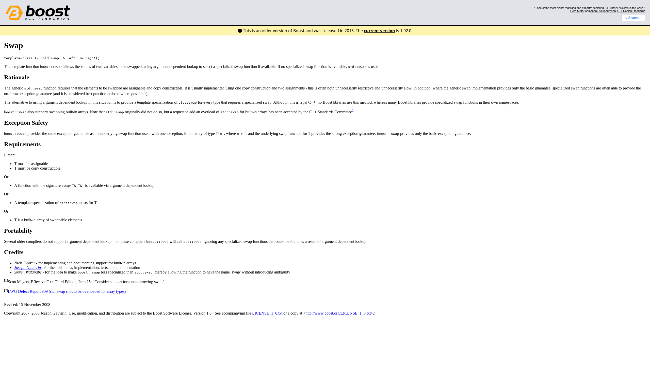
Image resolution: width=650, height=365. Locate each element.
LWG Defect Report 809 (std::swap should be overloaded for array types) (67, 291)
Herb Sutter (577, 10)
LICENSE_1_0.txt (267, 313)
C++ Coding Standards (631, 10)
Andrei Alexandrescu (603, 10)
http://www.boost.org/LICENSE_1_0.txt (338, 313)
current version (379, 30)
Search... (635, 18)
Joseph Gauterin (27, 267)
